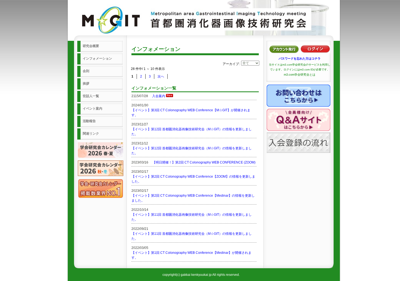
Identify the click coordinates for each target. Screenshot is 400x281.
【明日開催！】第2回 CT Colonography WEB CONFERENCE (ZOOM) (204, 162)
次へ (161, 76)
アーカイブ (231, 64)
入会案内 (158, 96)
